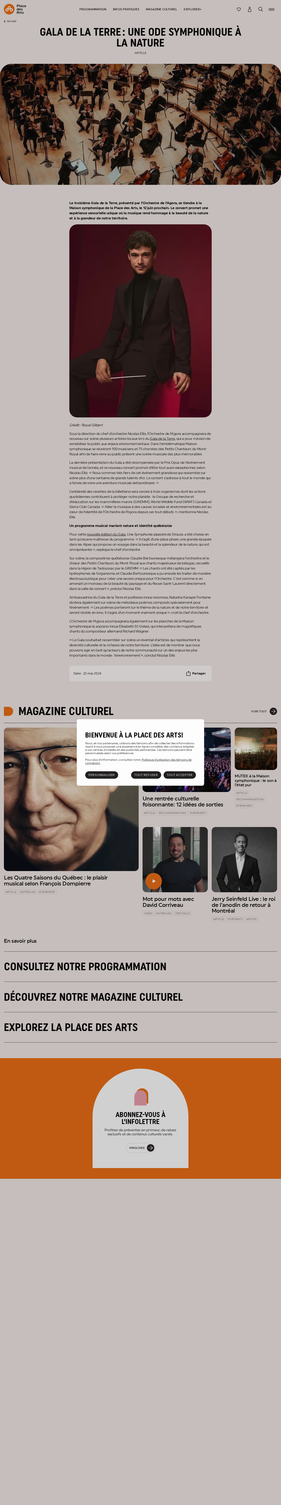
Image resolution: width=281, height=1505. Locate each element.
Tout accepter (180, 775)
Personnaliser (101, 775)
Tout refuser (146, 775)
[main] (140, 752)
